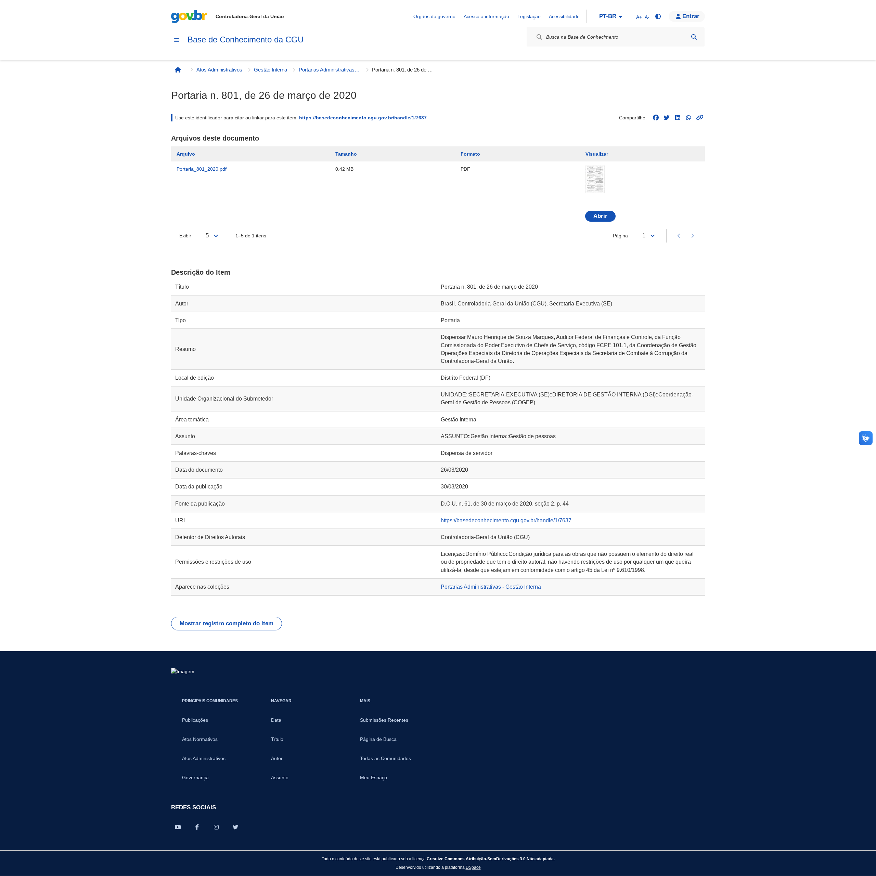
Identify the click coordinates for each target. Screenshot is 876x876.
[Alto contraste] (657, 16)
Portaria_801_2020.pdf (202, 169)
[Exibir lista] (215, 235)
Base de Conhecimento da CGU (246, 39)
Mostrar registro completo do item (226, 623)
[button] (687, 16)
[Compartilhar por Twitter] (235, 827)
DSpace (473, 867)
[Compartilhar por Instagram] (216, 827)
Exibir (185, 235)
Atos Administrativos (219, 70)
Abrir (600, 216)
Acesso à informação (486, 16)
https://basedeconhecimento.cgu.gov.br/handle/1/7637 (363, 117)
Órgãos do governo (434, 16)
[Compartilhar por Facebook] (197, 827)
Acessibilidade (564, 16)
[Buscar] (693, 36)
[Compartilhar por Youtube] (178, 827)
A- (647, 17)
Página (620, 235)
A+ (639, 17)
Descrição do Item (200, 272)
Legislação (529, 16)
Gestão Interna (270, 70)
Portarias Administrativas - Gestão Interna (329, 70)
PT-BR (607, 16)
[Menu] (176, 40)
